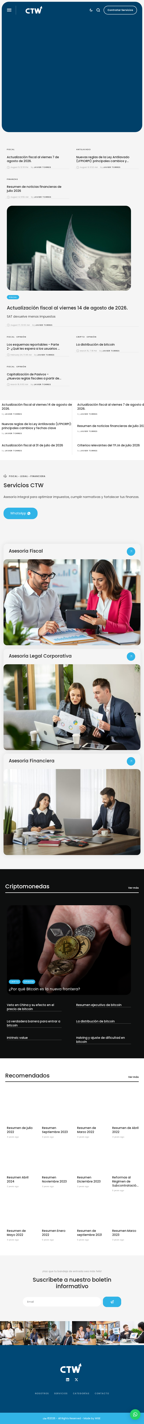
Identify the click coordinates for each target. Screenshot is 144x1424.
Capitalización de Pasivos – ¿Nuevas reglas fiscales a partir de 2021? (33, 378)
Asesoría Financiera (31, 761)
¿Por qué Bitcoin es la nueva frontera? (44, 989)
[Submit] (112, 1302)
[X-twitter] (76, 1379)
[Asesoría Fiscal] (131, 551)
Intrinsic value (17, 1038)
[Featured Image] (69, 950)
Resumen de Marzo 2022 (86, 1130)
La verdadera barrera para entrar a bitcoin (33, 1023)
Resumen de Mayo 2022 (16, 1233)
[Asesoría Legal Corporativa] (131, 656)
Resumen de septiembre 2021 (89, 1233)
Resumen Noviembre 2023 (54, 1179)
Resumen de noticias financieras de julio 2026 (34, 189)
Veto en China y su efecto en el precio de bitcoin (30, 1007)
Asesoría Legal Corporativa (40, 656)
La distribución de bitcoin (95, 344)
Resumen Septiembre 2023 (55, 1130)
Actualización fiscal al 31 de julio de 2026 (32, 445)
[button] (9, 10)
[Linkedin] (67, 1379)
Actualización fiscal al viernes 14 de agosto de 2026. (67, 308)
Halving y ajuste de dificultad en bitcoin (100, 1040)
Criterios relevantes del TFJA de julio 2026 (108, 445)
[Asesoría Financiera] (131, 761)
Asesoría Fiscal (26, 551)
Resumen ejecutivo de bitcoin (99, 1005)
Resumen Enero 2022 (54, 1233)
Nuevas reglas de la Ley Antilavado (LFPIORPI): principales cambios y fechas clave (102, 161)
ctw (45, 1418)
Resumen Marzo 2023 (124, 1233)
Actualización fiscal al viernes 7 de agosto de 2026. (33, 159)
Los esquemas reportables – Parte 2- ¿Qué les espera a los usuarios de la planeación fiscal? (34, 348)
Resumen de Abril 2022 (125, 1130)
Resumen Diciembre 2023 (89, 1179)
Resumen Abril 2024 (17, 1179)
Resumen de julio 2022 (20, 1130)
